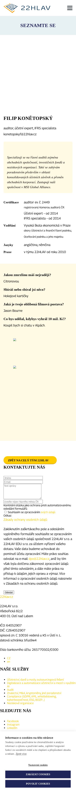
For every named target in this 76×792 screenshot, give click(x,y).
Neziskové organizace (20, 703)
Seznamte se (38, 25)
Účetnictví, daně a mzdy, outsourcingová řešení (35, 679)
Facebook (13, 721)
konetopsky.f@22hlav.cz (20, 134)
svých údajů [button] (48, 512)
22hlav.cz (6, 597)
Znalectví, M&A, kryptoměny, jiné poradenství (34, 693)
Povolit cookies (38, 783)
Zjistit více (21, 754)
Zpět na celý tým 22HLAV (28, 460)
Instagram (13, 724)
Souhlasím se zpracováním (31, 512)
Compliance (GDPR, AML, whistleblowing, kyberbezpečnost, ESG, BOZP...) (31, 698)
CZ (8, 658)
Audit (10, 689)
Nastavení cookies (38, 765)
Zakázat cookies (38, 774)
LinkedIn (12, 728)
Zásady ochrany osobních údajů (25, 519)
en (8, 661)
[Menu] (70, 8)
